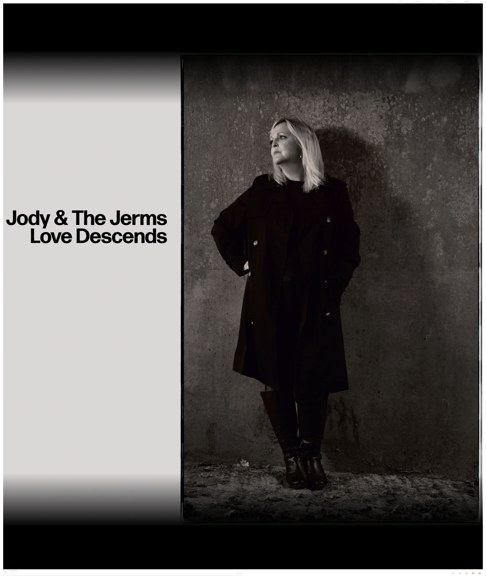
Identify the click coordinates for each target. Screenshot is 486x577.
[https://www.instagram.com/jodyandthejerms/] (466, 573)
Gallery (416, 2)
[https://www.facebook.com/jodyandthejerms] (460, 573)
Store (466, 2)
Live (433, 2)
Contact (449, 2)
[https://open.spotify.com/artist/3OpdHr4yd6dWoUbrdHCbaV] (479, 573)
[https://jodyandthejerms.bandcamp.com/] (453, 573)
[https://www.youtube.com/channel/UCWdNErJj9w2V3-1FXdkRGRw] (473, 573)
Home (400, 2)
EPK (481, 2)
